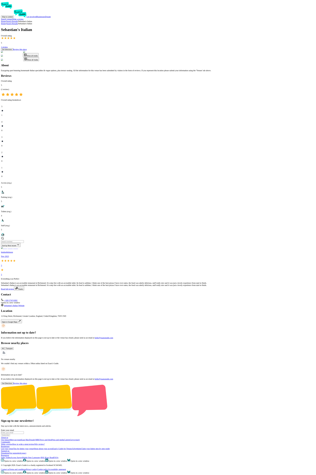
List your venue (7, 449)
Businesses (41, 17)
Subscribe (5, 435)
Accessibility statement (57, 469)
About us (4, 438)
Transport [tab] (9, 348)
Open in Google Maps (10, 322)
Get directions (7, 49)
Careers (67, 440)
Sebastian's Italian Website (14, 306)
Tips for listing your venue (23, 449)
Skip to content (7, 17)
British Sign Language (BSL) (33, 457)
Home (3, 24)
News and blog (45, 440)
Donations (5, 453)
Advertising (76, 449)
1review (4, 47)
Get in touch (75, 440)
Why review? (39, 444)
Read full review (7, 289)
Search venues (6, 19)
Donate (48, 17)
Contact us (5, 469)
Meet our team (15, 440)
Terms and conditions (17, 469)
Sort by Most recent (9, 246)
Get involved (31, 17)
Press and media (57, 440)
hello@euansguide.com (104, 338)
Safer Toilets (6, 457)
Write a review (18, 19)
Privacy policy (31, 469)
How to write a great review (23, 444)
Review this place (20, 49)
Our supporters (15, 453)
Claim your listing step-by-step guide (95, 449)
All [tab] (3, 348)
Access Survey (16, 457)
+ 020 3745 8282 (10, 300)
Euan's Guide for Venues (62, 449)
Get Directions (7, 383)
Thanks (20, 289)
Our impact (5, 440)
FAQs (56, 457)
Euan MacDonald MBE (30, 440)
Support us (5, 451)
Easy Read (49, 457)
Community (5, 442)
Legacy (23, 453)
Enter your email (7, 430)
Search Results (12, 24)
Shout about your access (43, 449)
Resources (5, 455)
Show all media (32, 56)
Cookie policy (42, 469)
